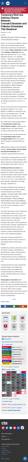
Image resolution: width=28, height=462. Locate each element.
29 (25, 377)
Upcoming (16, 366)
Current (10, 366)
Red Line (5, 347)
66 (5, 385)
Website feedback (6, 452)
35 (5, 380)
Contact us (4, 454)
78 (10, 387)
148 (25, 393)
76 (5, 387)
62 (25, 382)
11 (15, 375)
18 (10, 377)
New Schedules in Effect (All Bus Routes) (12, 341)
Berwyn (10, 404)
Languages (6, 458)
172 (10, 395)
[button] (4, 3)
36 (10, 380)
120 (25, 390)
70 (15, 385)
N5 (20, 372)
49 (25, 380)
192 (15, 395)
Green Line (6, 354)
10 (10, 375)
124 (10, 393)
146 (20, 393)
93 (10, 390)
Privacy (4, 448)
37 (15, 380)
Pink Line (5, 359)
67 (10, 385)
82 (15, 387)
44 (20, 380)
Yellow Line (6, 363)
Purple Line (6, 361)
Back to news (5, 301)
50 (15, 382)
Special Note (17, 354)
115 (20, 390)
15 (5, 377)
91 (25, 387)
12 (20, 375)
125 (15, 393)
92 (5, 390)
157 (5, 395)
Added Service (18, 361)
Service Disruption (19, 359)
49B (5, 382)
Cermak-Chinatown (17, 404)
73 (20, 385)
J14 (25, 375)
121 (5, 393)
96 (15, 390)
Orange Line (6, 356)
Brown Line (6, 352)
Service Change (18, 349)
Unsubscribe (5, 450)
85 (20, 387)
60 (20, 382)
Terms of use (5, 446)
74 (25, 385)
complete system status (13, 410)
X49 (10, 382)
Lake (24, 404)
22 (20, 377)
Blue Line (5, 349)
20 (15, 377)
